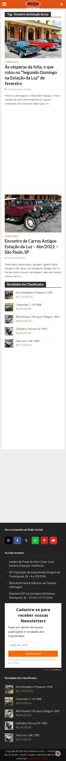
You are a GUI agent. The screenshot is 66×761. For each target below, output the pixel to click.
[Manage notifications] (58, 753)
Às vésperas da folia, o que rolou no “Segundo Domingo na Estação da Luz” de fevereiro (31, 75)
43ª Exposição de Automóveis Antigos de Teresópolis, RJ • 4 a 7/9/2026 (34, 574)
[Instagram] (8, 540)
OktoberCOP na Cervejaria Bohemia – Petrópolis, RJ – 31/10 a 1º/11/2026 (33, 596)
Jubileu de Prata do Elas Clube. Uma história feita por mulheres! (31, 564)
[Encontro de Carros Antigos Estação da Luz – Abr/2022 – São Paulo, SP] (33, 213)
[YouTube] (53, 540)
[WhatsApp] (35, 540)
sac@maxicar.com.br (38, 758)
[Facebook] (17, 540)
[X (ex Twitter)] (26, 540)
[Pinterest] (44, 540)
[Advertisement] (33, 148)
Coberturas (11, 62)
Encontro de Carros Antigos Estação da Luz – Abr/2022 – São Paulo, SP (31, 246)
